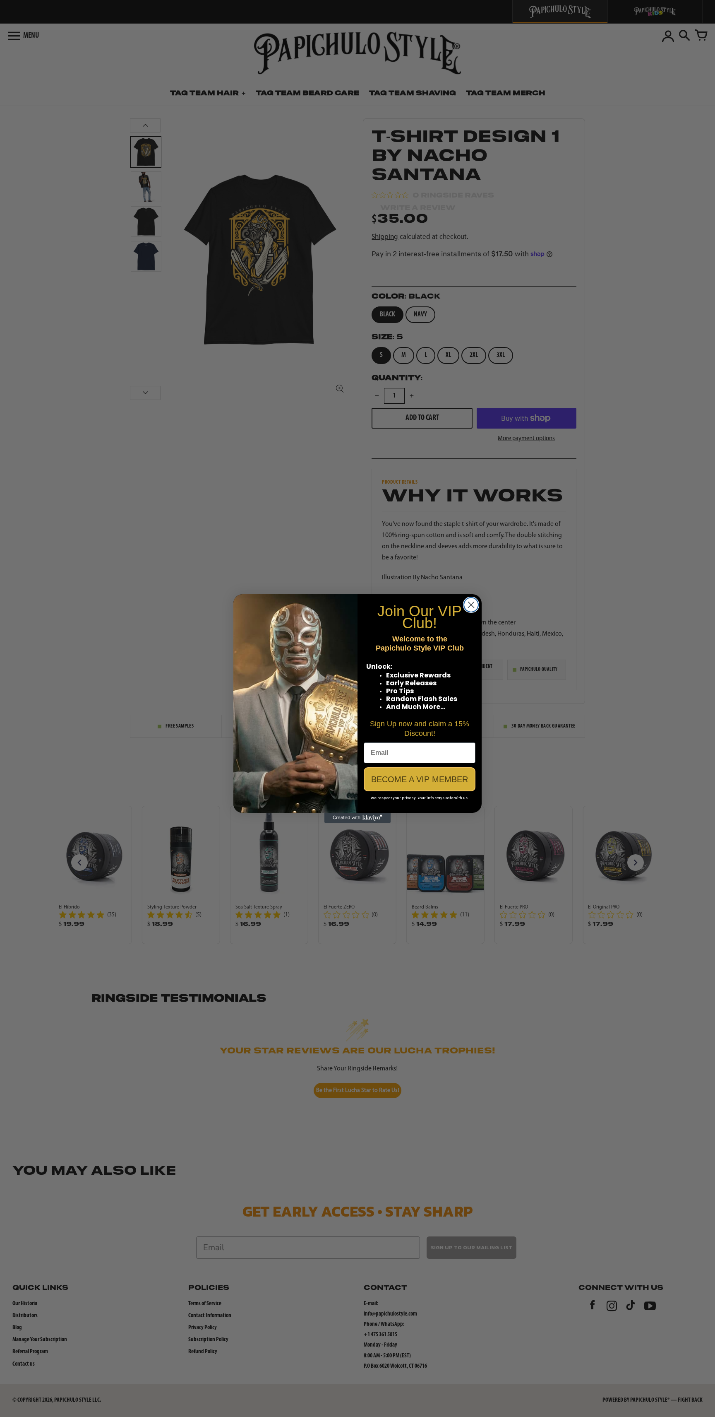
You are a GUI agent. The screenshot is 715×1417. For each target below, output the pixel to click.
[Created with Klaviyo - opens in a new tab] (357, 818)
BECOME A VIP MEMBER (419, 779)
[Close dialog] (471, 605)
